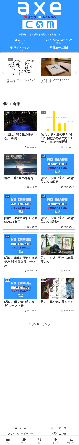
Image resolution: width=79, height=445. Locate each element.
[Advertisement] (39, 365)
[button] (71, 437)
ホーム (22, 428)
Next (76, 72)
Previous (3, 72)
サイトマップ (58, 428)
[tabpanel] (22, 72)
